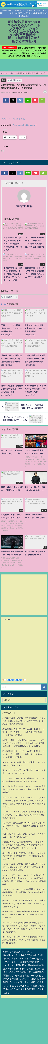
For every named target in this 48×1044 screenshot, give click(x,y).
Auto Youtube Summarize (25, 125)
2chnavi (6, 619)
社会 (3, 80)
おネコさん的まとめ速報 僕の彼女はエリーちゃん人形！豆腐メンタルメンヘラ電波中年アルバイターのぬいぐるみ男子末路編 (23, 721)
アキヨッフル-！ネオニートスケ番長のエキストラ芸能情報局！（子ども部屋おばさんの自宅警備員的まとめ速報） (23, 892)
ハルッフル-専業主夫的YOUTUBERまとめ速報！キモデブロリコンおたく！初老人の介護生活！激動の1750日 (23, 826)
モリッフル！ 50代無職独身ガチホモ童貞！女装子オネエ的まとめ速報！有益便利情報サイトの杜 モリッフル (24, 914)
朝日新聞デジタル (15, 80)
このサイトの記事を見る (13, 119)
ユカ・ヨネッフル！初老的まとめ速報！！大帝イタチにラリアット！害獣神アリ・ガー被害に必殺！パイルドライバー (23, 856)
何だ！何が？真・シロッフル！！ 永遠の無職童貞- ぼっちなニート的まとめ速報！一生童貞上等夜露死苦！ (23, 789)
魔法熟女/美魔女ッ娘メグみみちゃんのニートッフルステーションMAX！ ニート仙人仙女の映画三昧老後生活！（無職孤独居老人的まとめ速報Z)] (23, 743)
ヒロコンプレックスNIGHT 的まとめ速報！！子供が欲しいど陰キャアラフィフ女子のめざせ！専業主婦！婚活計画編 (23, 940)
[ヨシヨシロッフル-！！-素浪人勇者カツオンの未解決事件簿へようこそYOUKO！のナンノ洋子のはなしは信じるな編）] (23, 903)
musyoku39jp (24, 206)
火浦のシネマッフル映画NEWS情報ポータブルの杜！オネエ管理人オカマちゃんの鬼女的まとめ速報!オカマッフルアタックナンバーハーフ (22, 845)
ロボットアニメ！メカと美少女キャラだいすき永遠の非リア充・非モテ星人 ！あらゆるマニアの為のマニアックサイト (23, 815)
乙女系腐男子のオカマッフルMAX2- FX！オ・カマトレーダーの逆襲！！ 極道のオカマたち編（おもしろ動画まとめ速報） (23, 732)
